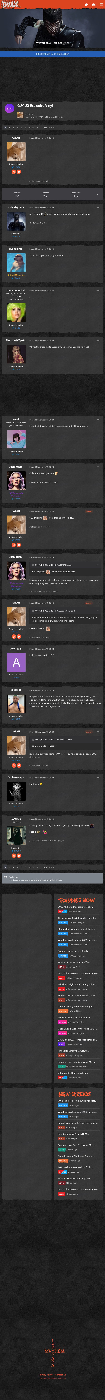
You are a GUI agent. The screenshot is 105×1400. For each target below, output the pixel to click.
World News (75, 911)
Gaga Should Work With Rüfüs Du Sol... (78, 1028)
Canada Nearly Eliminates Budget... (76, 1006)
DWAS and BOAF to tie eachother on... (77, 1039)
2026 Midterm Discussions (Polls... (76, 906)
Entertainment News (77, 988)
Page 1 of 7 (48, 127)
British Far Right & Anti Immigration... (77, 984)
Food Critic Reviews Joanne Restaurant (78, 973)
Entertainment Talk (79, 933)
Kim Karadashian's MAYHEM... (73, 1050)
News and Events (54, 116)
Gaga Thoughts (78, 922)
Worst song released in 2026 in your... (77, 939)
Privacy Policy (45, 1374)
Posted (41, 137)
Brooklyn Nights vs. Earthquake (74, 1017)
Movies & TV (74, 966)
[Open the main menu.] (101, 4)
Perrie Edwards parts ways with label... (78, 995)
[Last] (37, 127)
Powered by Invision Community (52, 1378)
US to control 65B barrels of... (73, 1072)
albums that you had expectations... (77, 928)
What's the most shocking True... (75, 962)
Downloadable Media (78, 1066)
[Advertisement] (52, 78)
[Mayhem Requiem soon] (52, 29)
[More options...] (98, 138)
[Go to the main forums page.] (93, 4)
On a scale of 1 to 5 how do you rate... (77, 917)
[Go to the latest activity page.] (86, 4)
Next (31, 127)
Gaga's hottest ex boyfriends (73, 951)
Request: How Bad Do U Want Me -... (77, 1061)
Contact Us (60, 1374)
